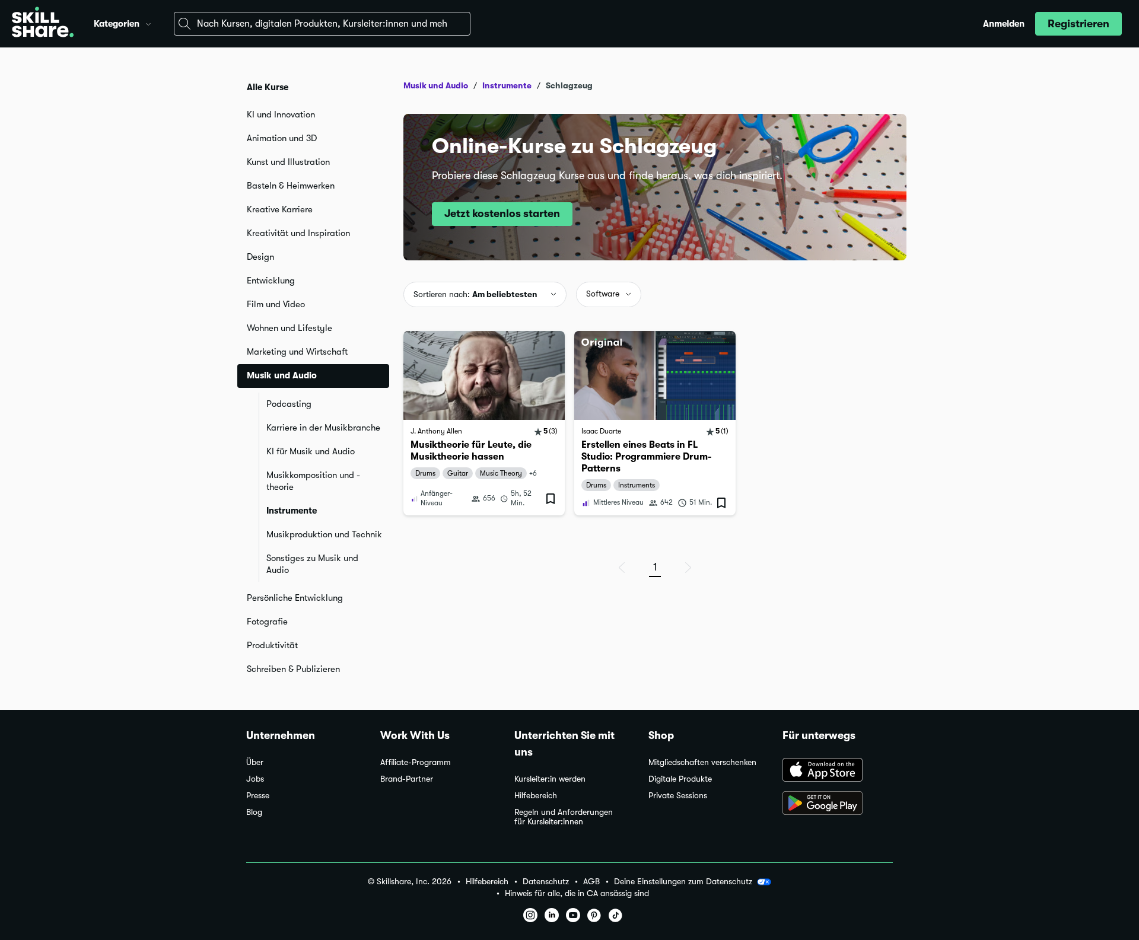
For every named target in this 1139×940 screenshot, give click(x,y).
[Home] (43, 24)
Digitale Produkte (680, 779)
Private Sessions (677, 795)
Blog (254, 812)
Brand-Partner (406, 779)
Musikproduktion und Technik (324, 534)
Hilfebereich (535, 795)
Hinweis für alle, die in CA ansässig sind (577, 893)
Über (254, 762)
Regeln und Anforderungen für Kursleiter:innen (563, 817)
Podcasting (288, 404)
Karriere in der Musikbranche (323, 427)
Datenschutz (546, 881)
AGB (591, 881)
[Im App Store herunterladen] (837, 771)
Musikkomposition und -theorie (313, 481)
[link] (484, 423)
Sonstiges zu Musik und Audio (312, 564)
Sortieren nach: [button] (475, 294)
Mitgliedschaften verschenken (702, 762)
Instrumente (291, 510)
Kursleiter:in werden (550, 779)
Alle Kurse (267, 87)
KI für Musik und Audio (310, 451)
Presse (257, 795)
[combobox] (322, 24)
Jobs (255, 779)
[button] (148, 23)
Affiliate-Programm (415, 762)
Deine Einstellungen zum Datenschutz (683, 881)
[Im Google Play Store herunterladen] (837, 804)
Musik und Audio (435, 85)
